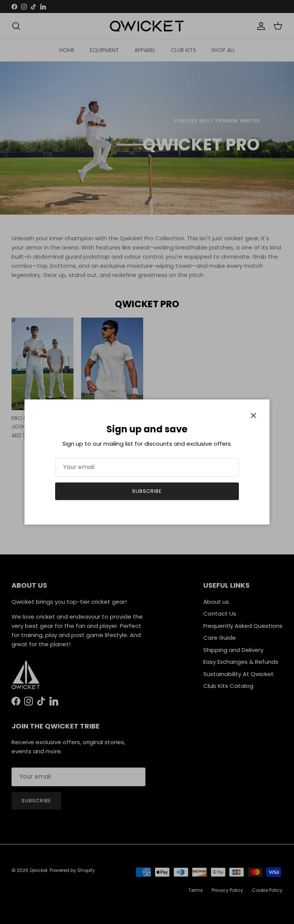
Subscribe (147, 491)
